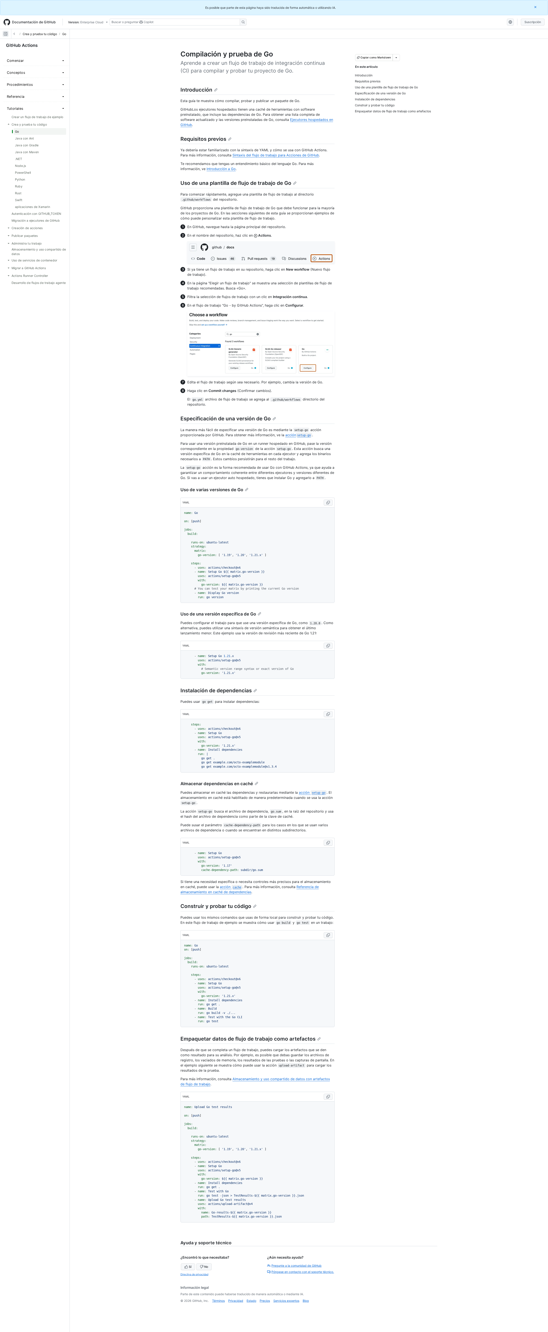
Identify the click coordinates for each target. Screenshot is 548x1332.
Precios (265, 1300)
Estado (251, 1300)
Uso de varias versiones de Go (211, 489)
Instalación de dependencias (216, 690)
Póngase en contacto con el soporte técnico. (302, 1272)
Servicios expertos (286, 1300)
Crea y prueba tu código (40, 34)
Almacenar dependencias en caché (216, 783)
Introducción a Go (221, 169)
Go (64, 34)
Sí (190, 1266)
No (206, 1266)
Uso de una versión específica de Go (218, 614)
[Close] (535, 6)
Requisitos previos (203, 139)
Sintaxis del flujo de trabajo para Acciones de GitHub (275, 155)
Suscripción (532, 22)
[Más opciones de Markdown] (396, 57)
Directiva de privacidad (194, 1274)
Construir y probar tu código (215, 906)
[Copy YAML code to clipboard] (328, 503)
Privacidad (235, 1300)
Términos (218, 1300)
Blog (306, 1300)
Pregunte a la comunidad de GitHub (296, 1265)
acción (298, 435)
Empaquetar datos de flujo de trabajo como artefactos (248, 1039)
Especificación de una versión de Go (225, 418)
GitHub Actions (22, 45)
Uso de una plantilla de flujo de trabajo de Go (235, 183)
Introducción (196, 90)
